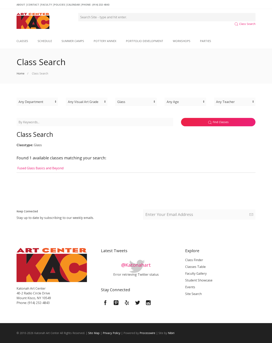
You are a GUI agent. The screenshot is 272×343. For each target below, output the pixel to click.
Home (20, 73)
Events (190, 287)
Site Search (193, 294)
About (21, 4)
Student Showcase (198, 280)
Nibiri (171, 333)
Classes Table (195, 267)
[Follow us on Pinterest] (116, 302)
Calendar (73, 4)
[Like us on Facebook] (105, 302)
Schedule (45, 41)
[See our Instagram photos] (148, 302)
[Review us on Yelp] (126, 302)
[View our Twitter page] (137, 302)
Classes (22, 41)
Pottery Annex (105, 41)
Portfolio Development (144, 41)
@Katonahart (136, 265)
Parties (205, 41)
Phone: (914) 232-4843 (95, 4)
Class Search (246, 24)
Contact (33, 4)
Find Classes (220, 122)
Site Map (94, 333)
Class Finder (194, 260)
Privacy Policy (111, 333)
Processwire (147, 333)
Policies (59, 4)
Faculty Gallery (196, 273)
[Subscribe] (251, 214)
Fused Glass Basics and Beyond (40, 168)
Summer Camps (73, 41)
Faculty (46, 4)
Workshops (181, 41)
